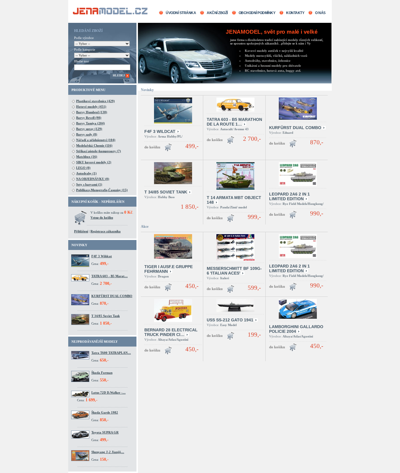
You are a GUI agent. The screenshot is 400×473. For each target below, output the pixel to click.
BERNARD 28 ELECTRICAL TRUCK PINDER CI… (171, 332)
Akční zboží (217, 13)
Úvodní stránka (181, 13)
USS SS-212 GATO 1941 (230, 320)
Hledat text (81, 61)
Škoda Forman (101, 372)
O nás (320, 13)
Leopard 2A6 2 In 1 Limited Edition (289, 196)
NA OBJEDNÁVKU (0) (92, 179)
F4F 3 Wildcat (101, 256)
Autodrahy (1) (86, 173)
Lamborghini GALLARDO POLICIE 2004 (296, 329)
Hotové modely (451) (91, 106)
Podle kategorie (84, 49)
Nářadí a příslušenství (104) (95, 140)
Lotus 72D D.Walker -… (108, 392)
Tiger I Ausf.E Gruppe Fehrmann (168, 269)
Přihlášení (81, 231)
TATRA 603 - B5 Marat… (109, 276)
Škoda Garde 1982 (104, 412)
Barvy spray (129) (89, 129)
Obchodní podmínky (257, 13)
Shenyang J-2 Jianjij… (107, 452)
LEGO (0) (83, 167)
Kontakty (295, 13)
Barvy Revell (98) (88, 117)
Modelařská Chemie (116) (94, 145)
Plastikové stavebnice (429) (95, 101)
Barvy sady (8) (86, 134)
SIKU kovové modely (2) (93, 162)
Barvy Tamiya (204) (90, 123)
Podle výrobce (84, 38)
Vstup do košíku (101, 217)
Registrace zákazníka (105, 231)
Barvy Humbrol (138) (91, 112)
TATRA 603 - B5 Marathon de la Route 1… (234, 121)
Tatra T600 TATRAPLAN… (111, 352)
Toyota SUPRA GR (105, 432)
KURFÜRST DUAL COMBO (111, 296)
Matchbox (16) (86, 156)
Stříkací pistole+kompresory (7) (98, 151)
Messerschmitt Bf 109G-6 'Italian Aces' (234, 270)
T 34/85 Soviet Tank (105, 316)
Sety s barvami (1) (89, 184)
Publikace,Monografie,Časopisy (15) (102, 190)
